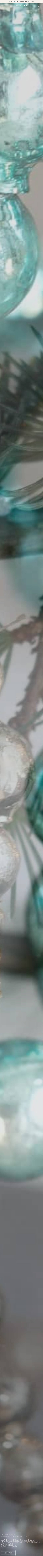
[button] (2, 6)
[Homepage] (21, 6)
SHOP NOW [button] (8, 1547)
